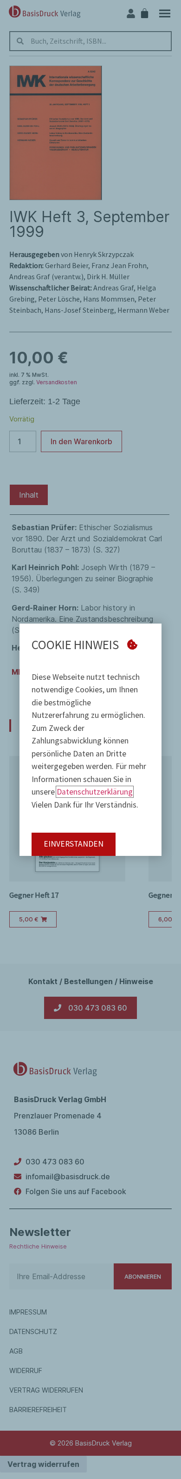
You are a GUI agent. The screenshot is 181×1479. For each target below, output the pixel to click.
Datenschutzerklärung (95, 792)
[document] (90, 739)
